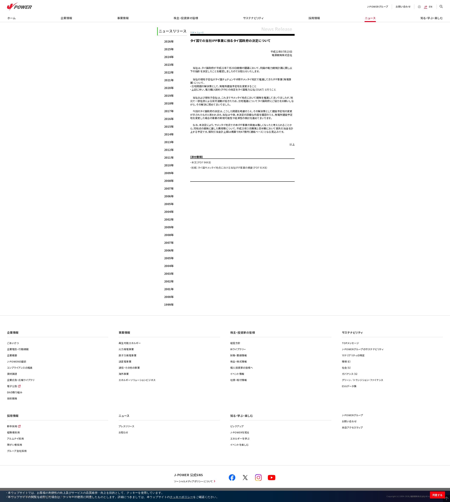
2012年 (169, 150)
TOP (192, 32)
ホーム (11, 18)
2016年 (169, 119)
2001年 (169, 289)
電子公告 (12, 386)
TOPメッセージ (350, 343)
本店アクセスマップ (352, 427)
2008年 (169, 181)
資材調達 (12, 374)
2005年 (169, 204)
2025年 (169, 49)
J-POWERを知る (239, 432)
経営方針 (235, 343)
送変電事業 (125, 361)
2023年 (169, 64)
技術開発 (12, 398)
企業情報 (66, 18)
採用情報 (314, 18)
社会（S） (346, 367)
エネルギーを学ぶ (240, 438)
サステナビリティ (253, 18)
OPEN (441, 6)
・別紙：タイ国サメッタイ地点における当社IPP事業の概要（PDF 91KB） (229, 167)
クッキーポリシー (181, 496)
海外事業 (124, 374)
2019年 (169, 95)
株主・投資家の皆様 (186, 18)
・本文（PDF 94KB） (201, 162)
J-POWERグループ (377, 6)
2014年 (169, 134)
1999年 (169, 304)
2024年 (169, 57)
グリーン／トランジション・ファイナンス (362, 380)
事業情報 (123, 18)
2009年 (169, 173)
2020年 (169, 88)
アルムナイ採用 (15, 438)
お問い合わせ (403, 6)
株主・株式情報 (238, 361)
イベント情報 (237, 374)
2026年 (169, 41)
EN (430, 6)
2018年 (169, 103)
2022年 (169, 72)
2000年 (169, 297)
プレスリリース (126, 426)
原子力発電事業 (127, 355)
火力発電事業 (126, 349)
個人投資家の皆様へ (241, 367)
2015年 (169, 126)
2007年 (169, 188)
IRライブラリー (238, 349)
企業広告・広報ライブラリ (20, 380)
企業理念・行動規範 (18, 349)
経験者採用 (13, 432)
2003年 (169, 273)
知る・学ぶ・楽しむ (431, 18)
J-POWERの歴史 (16, 361)
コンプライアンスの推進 (20, 367)
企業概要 (12, 355)
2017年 (169, 111)
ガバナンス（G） (350, 374)
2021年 (169, 80)
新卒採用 (12, 426)
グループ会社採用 (17, 451)
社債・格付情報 (238, 380)
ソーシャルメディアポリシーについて (193, 481)
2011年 (169, 157)
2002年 (169, 219)
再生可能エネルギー (130, 343)
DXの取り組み (14, 392)
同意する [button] (437, 495)
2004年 (169, 211)
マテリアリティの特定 (353, 355)
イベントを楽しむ (239, 444)
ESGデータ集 (349, 386)
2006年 (169, 196)
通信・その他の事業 (129, 367)
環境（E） (346, 361)
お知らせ (123, 432)
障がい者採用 (14, 444)
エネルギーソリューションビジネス (137, 380)
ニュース (370, 18)
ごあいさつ (13, 343)
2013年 (169, 142)
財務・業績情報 (238, 355)
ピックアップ (237, 426)
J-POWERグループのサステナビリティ (363, 349)
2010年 (169, 165)
